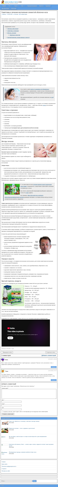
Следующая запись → (51, 352)
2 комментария (23, 14)
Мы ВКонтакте (5, 8)
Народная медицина (32, 6)
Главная (4, 6)
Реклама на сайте (6, 471)
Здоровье (48, 6)
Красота (41, 6)
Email (3, 403)
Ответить (54, 367)
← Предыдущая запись (6, 352)
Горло (15, 6)
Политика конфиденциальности (9, 466)
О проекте (4, 468)
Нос (22, 6)
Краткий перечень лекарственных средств (18, 37)
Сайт (3, 407)
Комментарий (5, 388)
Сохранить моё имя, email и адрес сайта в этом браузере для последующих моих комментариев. (25, 411)
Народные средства (15, 35)
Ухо (9, 6)
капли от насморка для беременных (39, 89)
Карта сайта (4, 464)
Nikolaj (4, 14)
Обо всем (13, 8)
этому (27, 192)
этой (52, 97)
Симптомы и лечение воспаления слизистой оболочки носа (25, 12)
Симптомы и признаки (13, 30)
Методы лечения (11, 33)
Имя (3, 400)
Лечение (16, 14)
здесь (44, 105)
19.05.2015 (10, 14)
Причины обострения (12, 28)
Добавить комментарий (49, 355)
